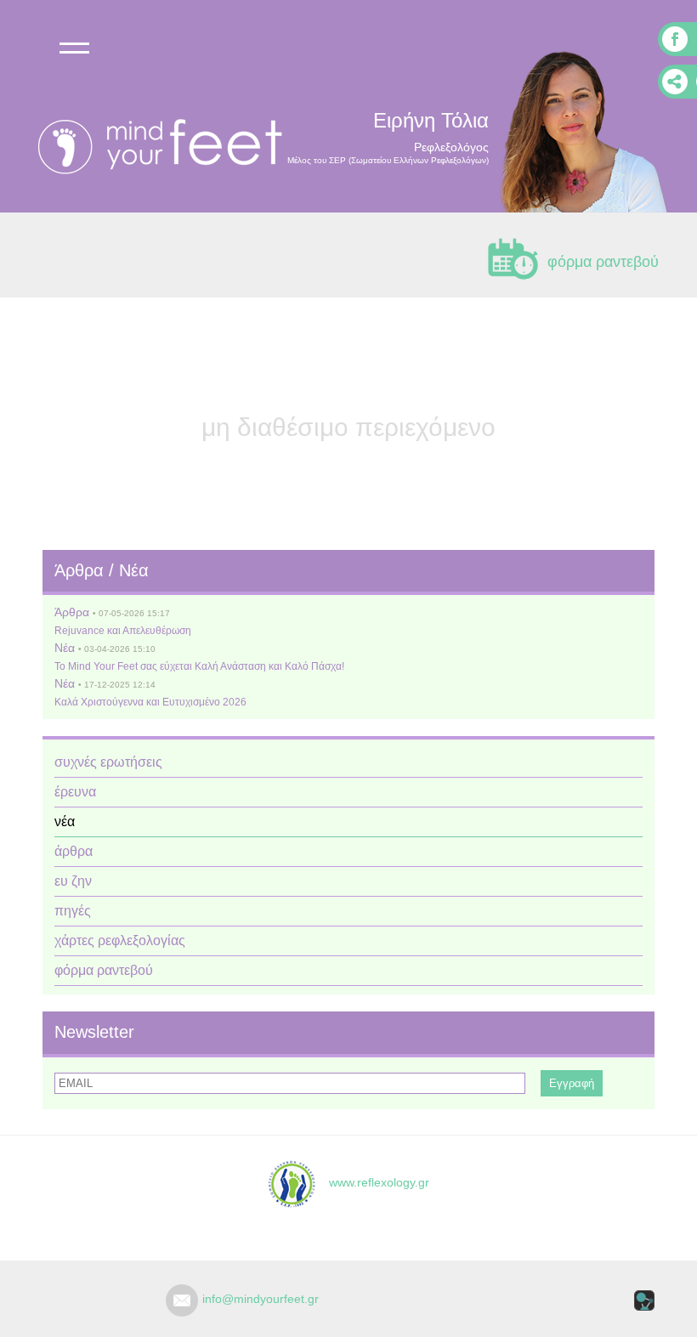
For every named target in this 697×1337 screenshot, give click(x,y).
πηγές (72, 911)
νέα (64, 821)
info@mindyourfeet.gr (260, 1299)
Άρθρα (71, 612)
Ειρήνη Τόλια (431, 120)
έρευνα (75, 792)
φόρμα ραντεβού (603, 261)
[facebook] (677, 39)
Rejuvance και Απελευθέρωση (122, 631)
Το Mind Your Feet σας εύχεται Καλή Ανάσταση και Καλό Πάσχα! (199, 666)
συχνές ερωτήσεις (108, 762)
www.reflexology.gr (372, 1182)
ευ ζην (73, 881)
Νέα (64, 647)
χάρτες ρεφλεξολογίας (119, 940)
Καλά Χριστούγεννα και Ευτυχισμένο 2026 (150, 702)
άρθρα (73, 851)
